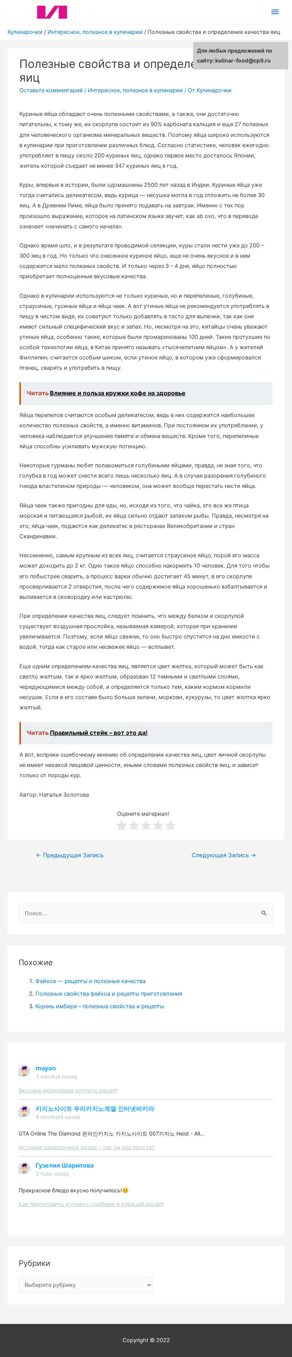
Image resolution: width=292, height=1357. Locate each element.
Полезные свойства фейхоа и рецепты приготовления (108, 993)
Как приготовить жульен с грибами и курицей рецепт (91, 1204)
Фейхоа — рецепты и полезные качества (90, 981)
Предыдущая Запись (70, 855)
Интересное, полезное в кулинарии (95, 32)
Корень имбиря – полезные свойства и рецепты (99, 1006)
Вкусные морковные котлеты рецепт (68, 1090)
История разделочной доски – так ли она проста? (86, 1147)
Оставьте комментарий (51, 90)
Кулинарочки (25, 32)
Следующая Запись (224, 855)
